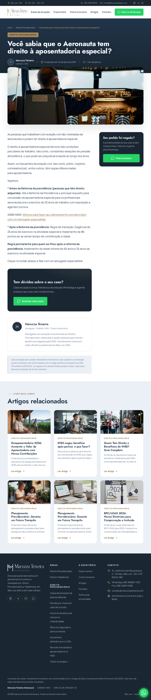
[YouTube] (142, 3)
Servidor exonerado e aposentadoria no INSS (61, 651)
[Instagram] (134, 3)
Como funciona (78, 12)
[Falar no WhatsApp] (143, 692)
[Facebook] (138, 3)
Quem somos (85, 571)
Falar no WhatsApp (131, 12)
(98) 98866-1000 (131, 582)
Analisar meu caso (33, 301)
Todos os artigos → (60, 661)
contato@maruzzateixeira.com (115, 3)
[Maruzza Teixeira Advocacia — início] (17, 12)
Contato (106, 12)
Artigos (94, 12)
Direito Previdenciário (25, 27)
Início (10, 27)
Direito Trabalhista (59, 577)
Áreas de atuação (40, 12)
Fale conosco (123, 158)
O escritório (60, 12)
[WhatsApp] (33, 598)
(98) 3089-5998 (90, 3)
